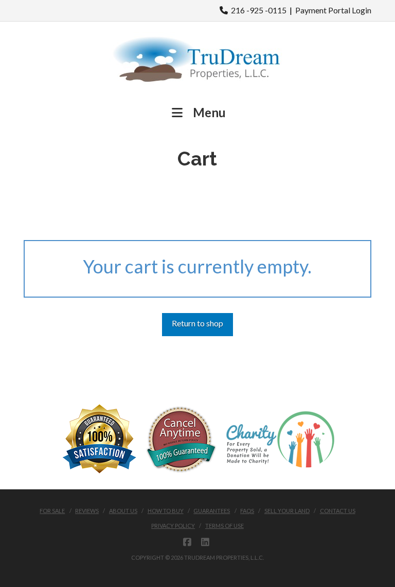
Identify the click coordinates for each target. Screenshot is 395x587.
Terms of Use (224, 525)
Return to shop (197, 323)
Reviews (87, 510)
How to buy (166, 510)
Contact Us (337, 510)
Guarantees (211, 510)
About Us (123, 510)
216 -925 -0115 (257, 10)
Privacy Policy (173, 525)
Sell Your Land (287, 510)
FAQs (247, 510)
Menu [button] (209, 112)
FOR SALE (52, 510)
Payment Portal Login (333, 10)
